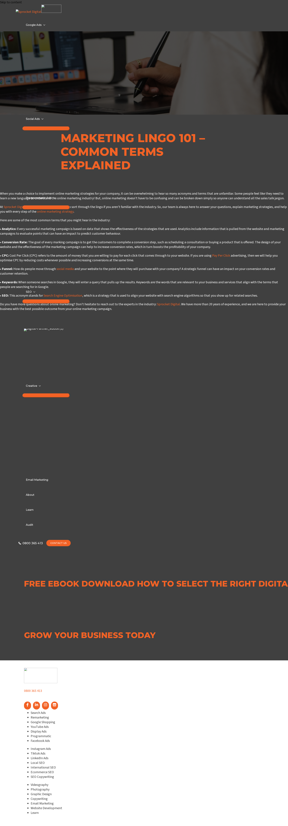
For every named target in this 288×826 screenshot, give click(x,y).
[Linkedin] (36, 706)
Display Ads (38, 731)
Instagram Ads (41, 749)
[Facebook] (27, 706)
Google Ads (34, 24)
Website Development (46, 808)
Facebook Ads (40, 741)
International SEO (43, 767)
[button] (40, 593)
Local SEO (38, 763)
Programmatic (41, 736)
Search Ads (38, 713)
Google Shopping (43, 722)
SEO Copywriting (42, 777)
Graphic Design (41, 794)
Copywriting (39, 799)
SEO (29, 291)
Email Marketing (42, 803)
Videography (39, 785)
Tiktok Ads (38, 753)
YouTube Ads (40, 727)
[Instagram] (45, 706)
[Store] (54, 706)
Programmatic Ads (39, 197)
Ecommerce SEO (42, 772)
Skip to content (11, 2)
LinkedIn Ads (39, 758)
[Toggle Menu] (46, 207)
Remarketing (40, 717)
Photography (40, 789)
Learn (35, 813)
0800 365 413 (33, 691)
